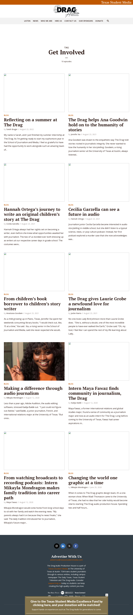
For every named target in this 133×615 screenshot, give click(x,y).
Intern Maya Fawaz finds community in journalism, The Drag (94, 393)
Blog (6, 115)
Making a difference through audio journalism (33, 391)
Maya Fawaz (11, 502)
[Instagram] (56, 546)
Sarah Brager (11, 129)
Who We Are (46, 21)
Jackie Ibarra (76, 313)
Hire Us (58, 21)
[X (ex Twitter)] (69, 546)
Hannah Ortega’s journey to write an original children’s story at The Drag (32, 214)
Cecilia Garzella (12, 224)
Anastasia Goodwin (14, 313)
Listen (27, 21)
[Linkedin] (63, 546)
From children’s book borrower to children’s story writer (32, 303)
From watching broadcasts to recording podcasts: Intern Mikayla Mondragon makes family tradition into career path (33, 487)
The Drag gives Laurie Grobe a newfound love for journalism (97, 303)
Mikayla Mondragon (14, 397)
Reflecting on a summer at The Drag (30, 122)
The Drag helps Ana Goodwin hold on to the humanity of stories (98, 124)
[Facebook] (75, 546)
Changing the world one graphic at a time (92, 480)
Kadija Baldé (76, 403)
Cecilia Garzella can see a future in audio (93, 212)
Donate (99, 21)
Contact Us (70, 21)
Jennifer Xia (75, 134)
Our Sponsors (86, 21)
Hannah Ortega (77, 219)
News (35, 21)
